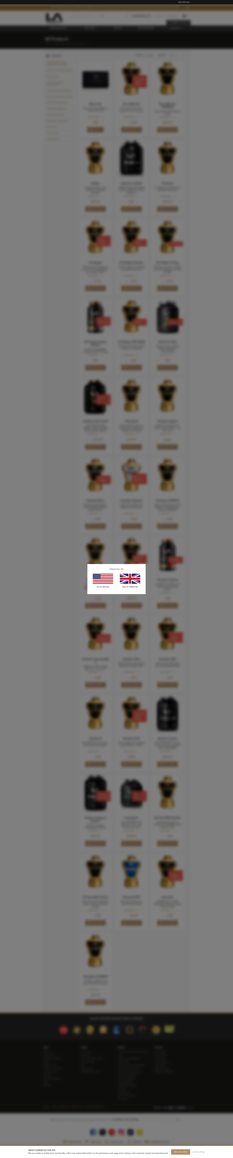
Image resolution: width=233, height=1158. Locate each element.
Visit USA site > (184, 2)
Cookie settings (198, 1152)
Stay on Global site (130, 587)
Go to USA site (103, 587)
